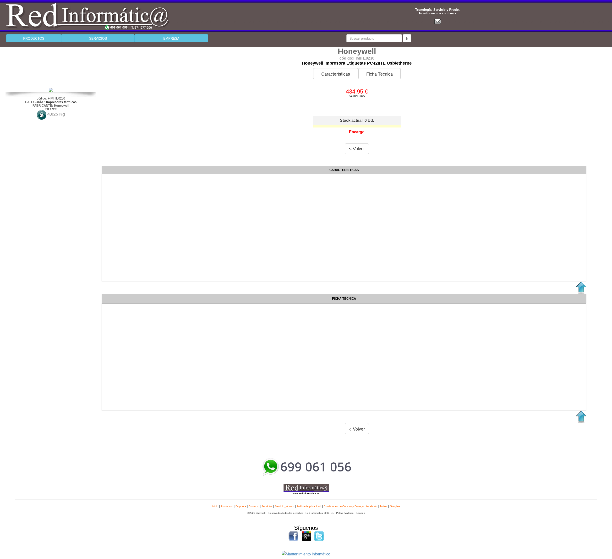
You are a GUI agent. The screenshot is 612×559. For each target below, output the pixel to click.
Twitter (383, 506)
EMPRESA (171, 38)
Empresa (240, 506)
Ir (407, 38)
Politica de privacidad (309, 506)
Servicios (267, 506)
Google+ (395, 506)
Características (335, 74)
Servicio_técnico (284, 506)
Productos (227, 506)
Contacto (254, 506)
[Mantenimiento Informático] (306, 553)
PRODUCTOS (33, 38)
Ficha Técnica (379, 74)
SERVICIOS (98, 38)
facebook (371, 506)
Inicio (215, 506)
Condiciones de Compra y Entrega (344, 506)
